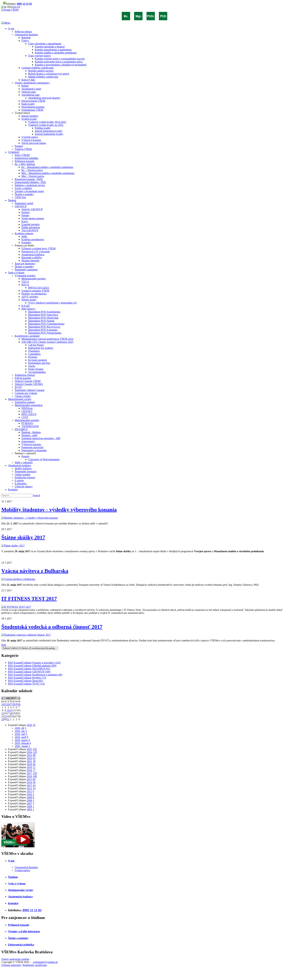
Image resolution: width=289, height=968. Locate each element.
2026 (29, 725)
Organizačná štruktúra (26, 867)
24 (2, 704)
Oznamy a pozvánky (46, 662)
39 (34, 761)
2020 (29, 764)
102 (35, 749)
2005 (29, 809)
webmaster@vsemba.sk (45, 962)
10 (8, 710)
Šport (37, 680)
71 (34, 767)
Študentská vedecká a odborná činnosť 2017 (51, 627)
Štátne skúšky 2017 (23, 537)
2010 (29, 794)
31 (8, 719)
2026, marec (21, 740)
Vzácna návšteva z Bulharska (34, 571)
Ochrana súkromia (11, 965)
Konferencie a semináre (47, 674)
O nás (11, 860)
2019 (29, 767)
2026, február (22, 743)
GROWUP (41, 671)
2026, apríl (20, 737)
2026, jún (20, 731)
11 (11, 710)
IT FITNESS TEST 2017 (29, 599)
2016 (29, 776)
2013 (29, 785)
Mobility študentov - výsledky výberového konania (59, 510)
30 (19, 704)
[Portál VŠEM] (9, 9)
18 (11, 713)
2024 (29, 752)
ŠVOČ (38, 683)
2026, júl (19, 728)
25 (5, 704)
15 (2, 713)
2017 (29, 773)
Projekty (39, 677)
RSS (3, 644)
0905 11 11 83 (24, 3)
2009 (29, 797)
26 (8, 704)
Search (36, 495)
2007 (29, 803)
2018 (29, 770)
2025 (29, 749)
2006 (29, 806)
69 (34, 779)
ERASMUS (41, 668)
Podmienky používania (35, 965)
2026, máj (20, 734)
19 (34, 788)
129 (35, 752)
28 (13, 704)
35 (34, 725)
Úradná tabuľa (22, 870)
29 (16, 704)
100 (35, 776)
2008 (29, 800)
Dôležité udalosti (44, 665)
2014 (29, 782)
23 (5, 716)
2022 (29, 758)
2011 (29, 791)
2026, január (21, 746)
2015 (29, 779)
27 (11, 704)
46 (34, 764)
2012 (29, 788)
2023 (29, 755)
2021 (29, 761)
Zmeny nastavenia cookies (15, 959)
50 (34, 782)
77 (34, 770)
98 (34, 755)
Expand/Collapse (23, 662)
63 (34, 758)
